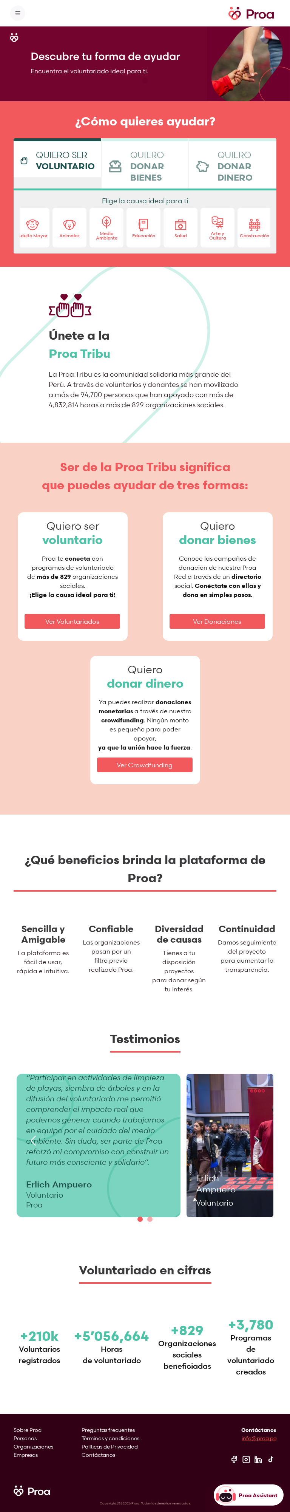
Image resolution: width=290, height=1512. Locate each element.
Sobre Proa (28, 1429)
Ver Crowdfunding (145, 765)
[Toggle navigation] (17, 13)
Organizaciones (33, 1446)
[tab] (57, 157)
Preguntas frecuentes (108, 1429)
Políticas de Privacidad (110, 1446)
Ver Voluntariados (72, 621)
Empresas (26, 1454)
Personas (25, 1438)
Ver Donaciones (217, 621)
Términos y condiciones (110, 1438)
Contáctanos (98, 1454)
